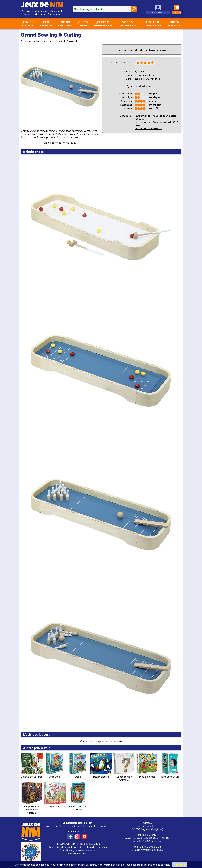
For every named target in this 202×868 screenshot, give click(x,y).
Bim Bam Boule (170, 776)
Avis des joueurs (41, 41)
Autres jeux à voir (57, 41)
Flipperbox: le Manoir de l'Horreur (32, 809)
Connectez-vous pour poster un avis (101, 741)
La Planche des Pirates (78, 808)
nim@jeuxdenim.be (152, 849)
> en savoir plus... (77, 853)
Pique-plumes (147, 776)
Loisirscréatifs (64, 23)
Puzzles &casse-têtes (152, 23)
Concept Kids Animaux (124, 778)
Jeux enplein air (173, 23)
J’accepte (179, 864)
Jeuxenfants (45, 23)
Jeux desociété (27, 23)
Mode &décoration (127, 23)
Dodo (78, 776)
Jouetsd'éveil (82, 23)
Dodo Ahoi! (55, 776)
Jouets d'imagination (103, 23)
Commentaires (73, 41)
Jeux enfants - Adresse (148, 128)
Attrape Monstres (55, 806)
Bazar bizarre (101, 776)
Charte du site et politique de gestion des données (77, 847)
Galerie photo (27, 41)
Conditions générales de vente (77, 850)
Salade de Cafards (31, 776)
